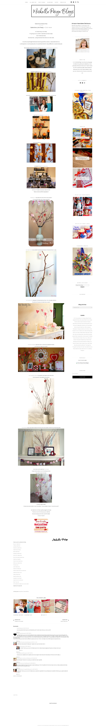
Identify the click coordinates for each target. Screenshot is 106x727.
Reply (18, 632)
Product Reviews (76, 337)
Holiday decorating (81, 328)
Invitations (81, 330)
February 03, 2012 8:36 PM (30, 663)
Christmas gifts (86, 323)
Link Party (78, 332)
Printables (90, 336)
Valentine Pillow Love (17, 572)
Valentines (50, 2)
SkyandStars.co (65, 725)
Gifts (86, 327)
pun (85, 337)
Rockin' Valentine (16, 544)
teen (84, 345)
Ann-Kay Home (29, 249)
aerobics (79, 318)
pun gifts (88, 337)
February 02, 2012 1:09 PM (26, 633)
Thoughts (75, 346)
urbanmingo (19, 633)
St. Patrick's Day (78, 343)
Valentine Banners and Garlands (19, 570)
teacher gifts (80, 345)
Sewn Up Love (16, 582)
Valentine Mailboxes (17, 568)
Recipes (78, 339)
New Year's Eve (76, 334)
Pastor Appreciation (79, 336)
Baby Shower (88, 318)
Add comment (17, 676)
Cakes (91, 319)
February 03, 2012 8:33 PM (32, 658)
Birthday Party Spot (80, 319)
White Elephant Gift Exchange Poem (82, 158)
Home (26, 2)
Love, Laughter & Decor (33, 375)
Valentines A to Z (84, 348)
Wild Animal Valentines (17, 561)
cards (81, 321)
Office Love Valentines (17, 563)
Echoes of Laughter (31, 344)
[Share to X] (44, 615)
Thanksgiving (88, 345)
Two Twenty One (29, 300)
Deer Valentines (16, 551)
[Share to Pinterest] (46, 615)
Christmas (85, 321)
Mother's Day (85, 332)
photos (84, 336)
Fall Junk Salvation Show (35, 95)
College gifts (79, 325)
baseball (74, 319)
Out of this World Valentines (18, 557)
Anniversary (83, 318)
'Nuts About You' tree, (45, 142)
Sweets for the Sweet (17, 578)
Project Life (82, 337)
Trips (86, 346)
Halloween (75, 328)
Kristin (18, 628)
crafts (83, 325)
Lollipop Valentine (16, 545)
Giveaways (89, 327)
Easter (56, 2)
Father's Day (76, 327)
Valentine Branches (17, 576)
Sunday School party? (46, 71)
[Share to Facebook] (42, 615)
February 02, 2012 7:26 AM (24, 628)
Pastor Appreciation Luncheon (50, 47)
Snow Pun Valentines (17, 555)
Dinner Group (86, 325)
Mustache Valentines (17, 553)
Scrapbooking (83, 339)
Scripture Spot (88, 339)
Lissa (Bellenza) (20, 653)
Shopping (75, 341)
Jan (20, 646)
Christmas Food (80, 323)
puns (91, 337)
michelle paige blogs (50, 725)
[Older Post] (60, 620)
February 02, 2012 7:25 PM (28, 653)
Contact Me (63, 2)
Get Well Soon (82, 327)
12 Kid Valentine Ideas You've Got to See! (21, 583)
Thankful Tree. (46, 115)
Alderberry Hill (33, 197)
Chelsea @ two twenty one (22, 658)
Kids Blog (89, 330)
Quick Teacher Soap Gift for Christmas (82, 178)
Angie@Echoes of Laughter (22, 669)
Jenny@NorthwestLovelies (22, 642)
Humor (77, 330)
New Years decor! (44, 166)
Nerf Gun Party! (82, 137)
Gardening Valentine (17, 547)
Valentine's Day (78, 348)
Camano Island (77, 321)
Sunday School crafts (85, 343)
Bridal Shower (87, 319)
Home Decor (87, 328)
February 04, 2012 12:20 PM (33, 669)
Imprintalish (24, 427)
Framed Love (15, 564)
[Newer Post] (24, 620)
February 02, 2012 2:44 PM (32, 642)
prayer (87, 336)
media (81, 332)
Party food (88, 334)
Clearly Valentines (16, 574)
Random (75, 339)
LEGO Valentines (16, 566)
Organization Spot (82, 334)
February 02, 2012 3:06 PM (26, 646)
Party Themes (41, 2)
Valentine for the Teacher (18, 580)
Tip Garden (47, 469)
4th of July (76, 318)
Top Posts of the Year (81, 346)
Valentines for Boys (17, 549)
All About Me (33, 2)
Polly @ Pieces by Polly (21, 663)
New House (90, 332)
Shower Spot (79, 341)
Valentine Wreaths (16, 559)
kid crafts (85, 330)
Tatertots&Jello (26, 591)
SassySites (21, 591)
